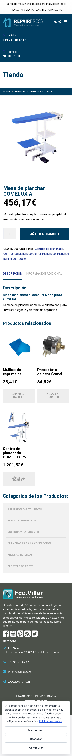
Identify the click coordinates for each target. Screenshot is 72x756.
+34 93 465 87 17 (18, 662)
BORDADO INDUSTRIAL (22, 520)
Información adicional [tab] (44, 273)
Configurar (36, 747)
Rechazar (36, 738)
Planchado (49, 253)
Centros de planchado (49, 249)
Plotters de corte (20, 566)
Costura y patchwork (23, 532)
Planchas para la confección (29, 543)
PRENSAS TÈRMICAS (20, 554)
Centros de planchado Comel (22, 253)
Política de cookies (50, 721)
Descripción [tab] (12, 273)
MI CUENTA (27, 9)
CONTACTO (55, 9)
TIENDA (14, 9)
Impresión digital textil (24, 509)
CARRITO (41, 9)
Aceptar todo (36, 730)
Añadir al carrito (44, 234)
